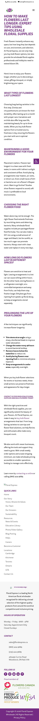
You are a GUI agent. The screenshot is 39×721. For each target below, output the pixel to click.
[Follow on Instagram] (9, 674)
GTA (7, 569)
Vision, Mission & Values (15, 501)
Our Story (8, 498)
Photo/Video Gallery (14, 529)
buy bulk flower (23, 418)
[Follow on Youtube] (14, 674)
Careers (9, 542)
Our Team (9, 505)
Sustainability (11, 514)
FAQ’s (8, 537)
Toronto (9, 561)
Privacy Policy (19, 717)
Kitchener (10, 557)
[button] (36, 161)
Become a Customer (12, 546)
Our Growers (11, 510)
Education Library (13, 525)
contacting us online (24, 473)
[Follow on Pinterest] (22, 674)
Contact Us (8, 573)
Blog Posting (11, 533)
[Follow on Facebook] (5, 674)
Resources (8, 518)
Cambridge (10, 553)
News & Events (12, 521)
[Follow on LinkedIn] (18, 674)
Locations (8, 550)
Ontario (9, 565)
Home (6, 494)
